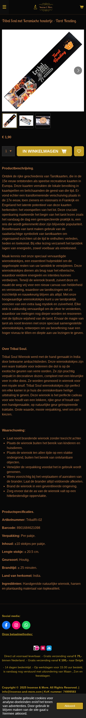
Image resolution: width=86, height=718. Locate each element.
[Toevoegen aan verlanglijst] (79, 151)
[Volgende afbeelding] (78, 70)
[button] (9, 120)
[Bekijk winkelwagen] (81, 7)
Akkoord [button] (70, 705)
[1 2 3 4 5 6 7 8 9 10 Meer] (8, 151)
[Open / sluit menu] (4, 7)
